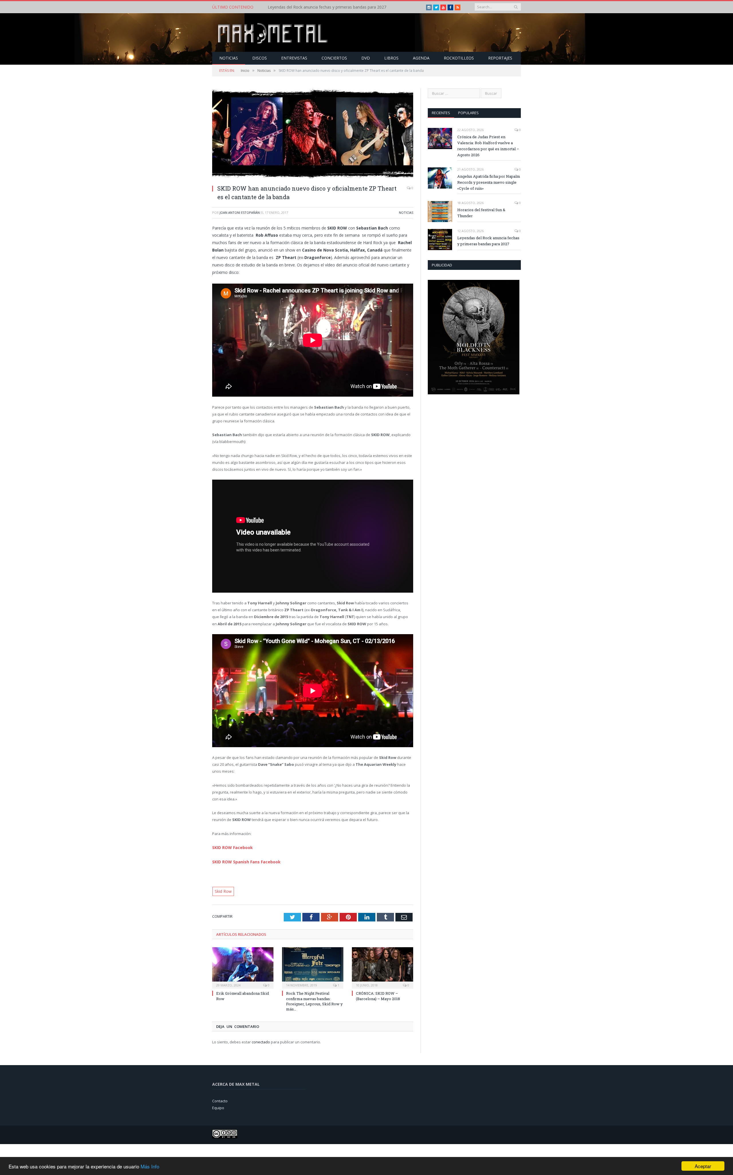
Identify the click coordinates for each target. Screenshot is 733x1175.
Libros (391, 58)
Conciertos (334, 58)
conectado (261, 1040)
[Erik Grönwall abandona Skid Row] (242, 966)
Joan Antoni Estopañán (240, 212)
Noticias (228, 58)
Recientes (441, 112)
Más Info (150, 1166)
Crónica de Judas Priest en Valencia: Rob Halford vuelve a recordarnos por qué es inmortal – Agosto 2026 (488, 145)
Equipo (218, 1106)
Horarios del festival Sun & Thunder (481, 212)
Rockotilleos (459, 58)
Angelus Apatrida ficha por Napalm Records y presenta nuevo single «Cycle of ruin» (488, 182)
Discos (259, 58)
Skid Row (222, 890)
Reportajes (500, 58)
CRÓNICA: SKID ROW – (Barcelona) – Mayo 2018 (378, 994)
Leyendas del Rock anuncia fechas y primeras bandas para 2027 (327, 7)
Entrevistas (294, 58)
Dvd (365, 58)
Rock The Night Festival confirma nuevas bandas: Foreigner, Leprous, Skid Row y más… (314, 999)
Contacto (220, 1099)
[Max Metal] (273, 32)
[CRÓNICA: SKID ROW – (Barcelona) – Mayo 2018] (382, 966)
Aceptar (703, 1166)
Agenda (421, 58)
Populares (468, 112)
